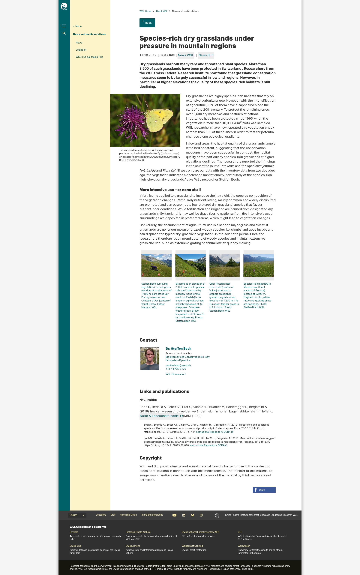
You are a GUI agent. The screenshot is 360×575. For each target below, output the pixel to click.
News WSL (186, 55)
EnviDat (74, 532)
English (73, 515)
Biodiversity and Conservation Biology (188, 357)
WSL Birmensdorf (176, 374)
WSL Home (145, 11)
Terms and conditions (152, 515)
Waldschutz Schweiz (192, 546)
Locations (101, 515)
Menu (78, 26)
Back (148, 23)
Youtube (174, 515)
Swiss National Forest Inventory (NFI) (200, 532)
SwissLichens (133, 546)
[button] (264, 490)
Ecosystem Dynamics (178, 360)
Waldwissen (244, 546)
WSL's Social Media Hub (89, 57)
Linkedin (183, 515)
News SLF (206, 55)
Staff (113, 515)
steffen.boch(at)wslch (178, 365)
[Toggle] (64, 26)
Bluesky (192, 515)
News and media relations (89, 34)
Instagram (201, 515)
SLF (216, 515)
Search (64, 33)
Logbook (81, 50)
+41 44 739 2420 (176, 369)
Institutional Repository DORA (213, 432)
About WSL (162, 11)
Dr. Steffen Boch (178, 348)
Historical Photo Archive (138, 532)
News (79, 43)
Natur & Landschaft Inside (159, 416)
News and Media (128, 515)
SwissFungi (76, 546)
